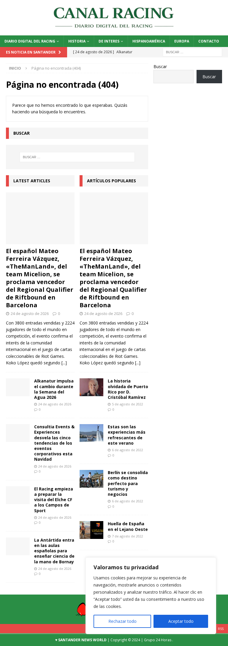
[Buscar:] (192, 51)
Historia (77, 41)
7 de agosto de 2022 (127, 536)
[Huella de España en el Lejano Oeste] (91, 530)
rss (221, 628)
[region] (151, 595)
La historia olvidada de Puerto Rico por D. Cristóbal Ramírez (128, 389)
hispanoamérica (148, 41)
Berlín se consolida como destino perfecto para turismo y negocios (128, 483)
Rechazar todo (122, 621)
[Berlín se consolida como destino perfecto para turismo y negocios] (91, 479)
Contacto (208, 41)
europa (181, 41)
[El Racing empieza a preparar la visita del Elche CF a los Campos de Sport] (18, 495)
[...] (64, 363)
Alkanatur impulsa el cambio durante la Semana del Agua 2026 (54, 389)
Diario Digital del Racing (29, 41)
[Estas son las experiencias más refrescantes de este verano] (91, 433)
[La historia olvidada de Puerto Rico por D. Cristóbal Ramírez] (91, 387)
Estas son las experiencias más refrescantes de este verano (126, 435)
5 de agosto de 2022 (127, 404)
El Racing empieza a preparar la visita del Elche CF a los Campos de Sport (53, 499)
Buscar (160, 66)
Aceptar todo (181, 621)
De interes (109, 41)
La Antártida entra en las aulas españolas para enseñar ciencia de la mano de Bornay (54, 551)
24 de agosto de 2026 (30, 313)
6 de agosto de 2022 (127, 450)
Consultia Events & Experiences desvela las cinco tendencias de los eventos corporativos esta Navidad (54, 443)
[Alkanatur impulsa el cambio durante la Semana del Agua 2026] (18, 387)
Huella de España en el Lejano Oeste (128, 526)
